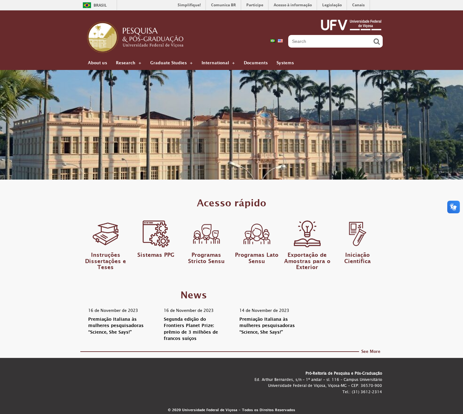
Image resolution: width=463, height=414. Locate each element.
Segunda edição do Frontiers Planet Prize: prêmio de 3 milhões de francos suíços (191, 330)
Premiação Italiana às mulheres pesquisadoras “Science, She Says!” (116, 326)
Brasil (100, 5)
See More (370, 352)
